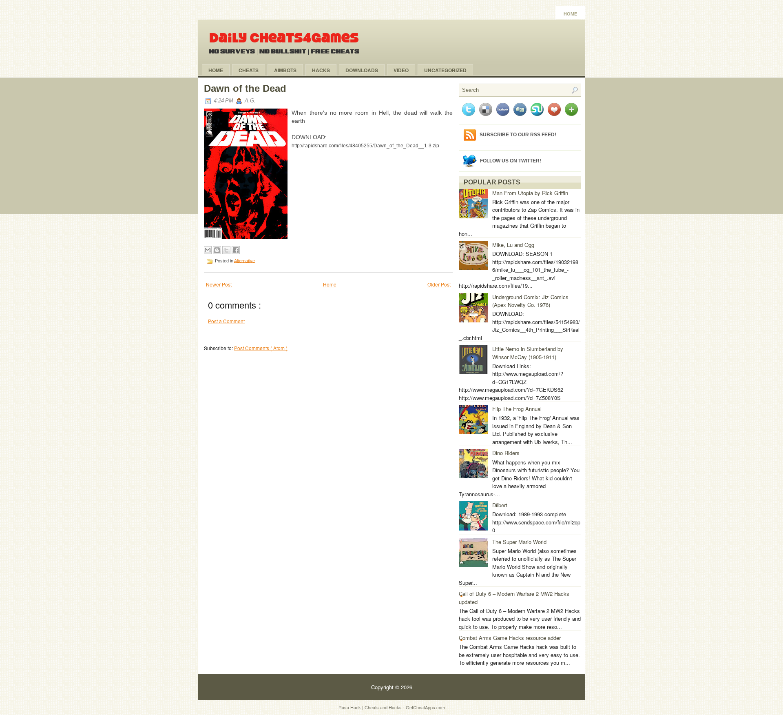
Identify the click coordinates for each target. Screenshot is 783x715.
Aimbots (285, 70)
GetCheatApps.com (425, 707)
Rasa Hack (350, 707)
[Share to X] (226, 250)
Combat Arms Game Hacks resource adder (510, 638)
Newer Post (219, 284)
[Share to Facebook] (236, 250)
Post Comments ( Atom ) (261, 347)
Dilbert (499, 505)
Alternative (244, 260)
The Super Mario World (519, 542)
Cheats (249, 70)
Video (401, 70)
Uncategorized (445, 70)
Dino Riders (506, 453)
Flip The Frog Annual (517, 409)
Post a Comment (226, 321)
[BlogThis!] (217, 250)
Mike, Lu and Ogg (513, 245)
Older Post (439, 284)
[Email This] (207, 250)
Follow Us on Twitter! (510, 160)
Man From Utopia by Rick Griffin (530, 193)
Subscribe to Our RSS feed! (518, 135)
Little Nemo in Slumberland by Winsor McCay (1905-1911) (527, 353)
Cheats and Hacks (384, 707)
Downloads (361, 70)
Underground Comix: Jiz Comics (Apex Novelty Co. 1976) (530, 301)
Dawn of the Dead (245, 88)
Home (570, 13)
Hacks (321, 70)
